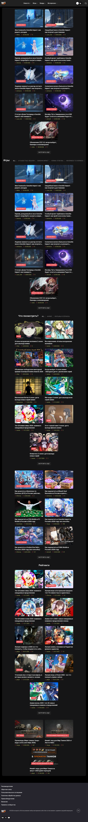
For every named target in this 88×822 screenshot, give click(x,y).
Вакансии (4, 802)
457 (34, 745)
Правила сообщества (8, 805)
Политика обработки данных (11, 795)
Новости (26, 3)
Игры (34, 3)
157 (35, 552)
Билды (42, 3)
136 (48, 773)
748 (64, 524)
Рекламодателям (7, 786)
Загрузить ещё (44, 152)
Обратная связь (6, 789)
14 (63, 651)
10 (64, 119)
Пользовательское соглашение (11, 792)
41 (64, 552)
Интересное (52, 3)
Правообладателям (7, 799)
